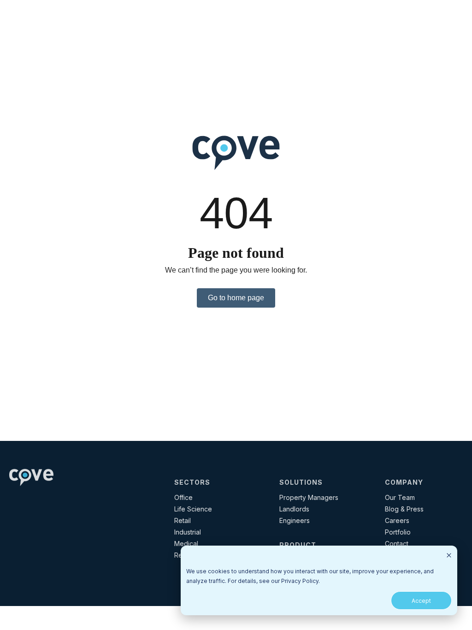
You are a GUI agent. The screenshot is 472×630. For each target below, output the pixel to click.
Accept (421, 600)
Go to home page (236, 298)
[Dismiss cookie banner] (449, 556)
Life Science (193, 509)
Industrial (187, 532)
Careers (397, 520)
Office (183, 497)
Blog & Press (404, 509)
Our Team (400, 497)
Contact (396, 543)
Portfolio (398, 532)
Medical (186, 543)
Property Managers (308, 497)
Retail (182, 520)
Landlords (294, 509)
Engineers (294, 520)
